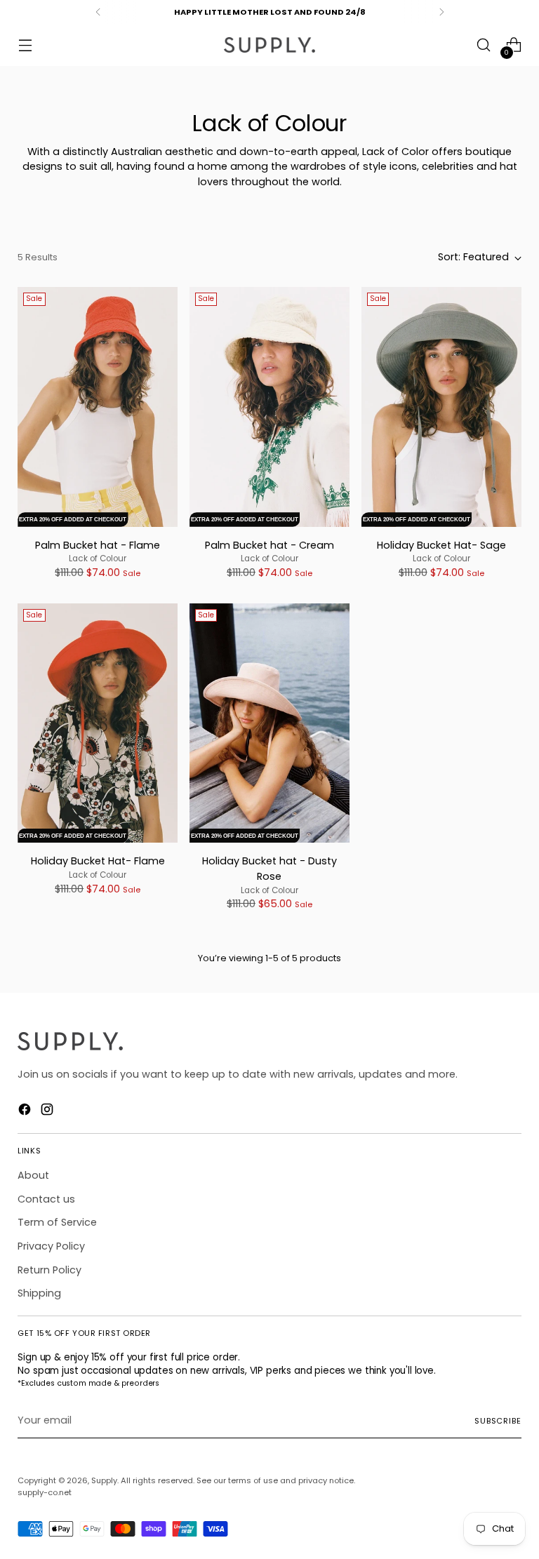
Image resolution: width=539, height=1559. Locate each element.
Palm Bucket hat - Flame (97, 545)
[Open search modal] (484, 45)
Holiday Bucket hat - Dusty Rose (269, 868)
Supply (104, 1480)
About (33, 1175)
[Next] (441, 12)
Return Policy (49, 1270)
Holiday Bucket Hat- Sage (441, 545)
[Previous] (98, 12)
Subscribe (497, 1420)
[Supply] (269, 45)
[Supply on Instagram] (48, 1111)
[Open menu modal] (25, 45)
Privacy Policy (51, 1246)
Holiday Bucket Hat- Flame (98, 861)
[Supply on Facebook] (26, 1111)
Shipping (39, 1293)
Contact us (46, 1199)
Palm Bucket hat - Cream (269, 545)
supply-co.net (45, 1492)
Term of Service (57, 1222)
